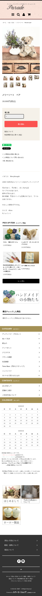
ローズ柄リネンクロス (28, 265)
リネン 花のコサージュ (10, 242)
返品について (8, 131)
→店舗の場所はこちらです (14, 465)
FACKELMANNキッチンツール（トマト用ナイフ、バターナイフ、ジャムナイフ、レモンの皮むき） (12, 268)
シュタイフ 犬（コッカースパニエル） (30, 243)
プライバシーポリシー (17, 581)
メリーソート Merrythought (24, 22)
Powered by (9, 592)
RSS (25, 581)
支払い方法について (16, 576)
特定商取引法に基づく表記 (13, 135)
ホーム (4, 22)
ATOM (29, 581)
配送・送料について (29, 576)
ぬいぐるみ (11, 22)
